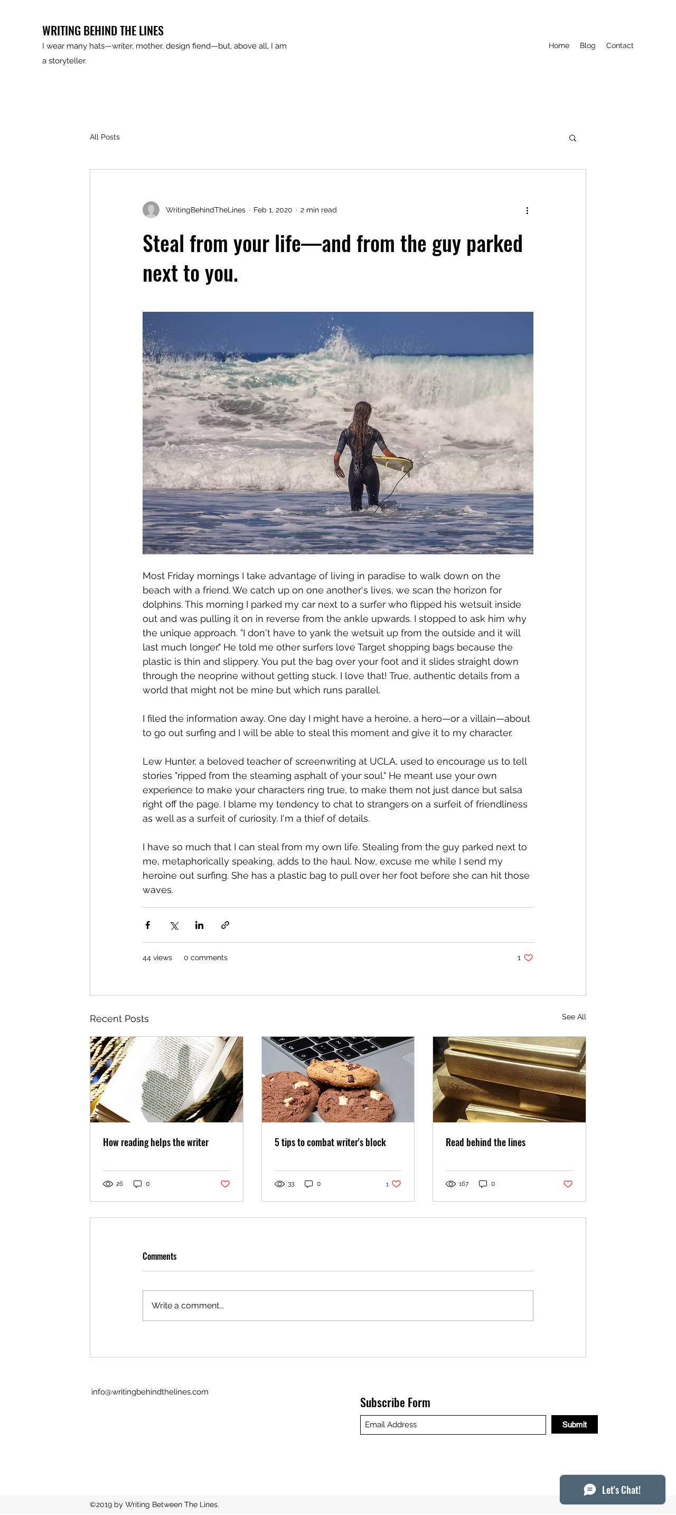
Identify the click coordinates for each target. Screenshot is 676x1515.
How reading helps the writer (156, 1142)
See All (574, 1016)
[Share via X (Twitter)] (173, 925)
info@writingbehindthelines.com (150, 1392)
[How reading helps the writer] (166, 1079)
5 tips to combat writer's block (330, 1142)
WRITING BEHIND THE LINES (103, 30)
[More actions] (527, 209)
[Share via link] (225, 925)
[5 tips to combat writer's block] (338, 1079)
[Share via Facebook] (148, 925)
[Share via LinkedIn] (199, 925)
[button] (573, 137)
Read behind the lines (485, 1142)
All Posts (105, 137)
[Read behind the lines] (509, 1079)
